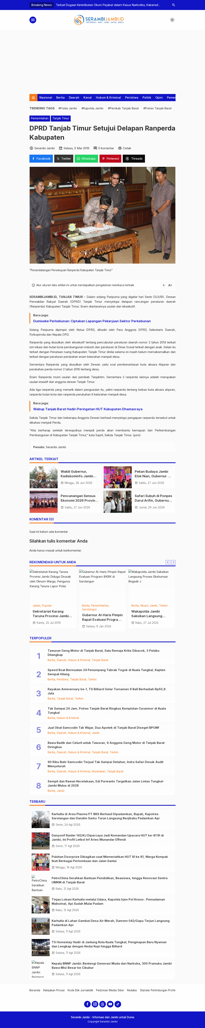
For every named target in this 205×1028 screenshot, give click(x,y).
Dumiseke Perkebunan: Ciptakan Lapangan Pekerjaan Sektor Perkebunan (92, 321)
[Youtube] (110, 1004)
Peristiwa (131, 97)
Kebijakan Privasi (54, 990)
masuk (49, 550)
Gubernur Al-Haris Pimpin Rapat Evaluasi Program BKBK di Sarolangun (102, 619)
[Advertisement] (102, 60)
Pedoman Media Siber (110, 990)
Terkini (163, 605)
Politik (147, 97)
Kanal (87, 97)
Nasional (45, 97)
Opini (159, 97)
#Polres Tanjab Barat (157, 108)
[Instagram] (95, 1004)
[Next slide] (173, 562)
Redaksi (132, 990)
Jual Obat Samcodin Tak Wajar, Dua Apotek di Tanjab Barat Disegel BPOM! (103, 727)
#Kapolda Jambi (92, 108)
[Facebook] (87, 1004)
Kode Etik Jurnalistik (80, 990)
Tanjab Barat (100, 660)
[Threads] (102, 1004)
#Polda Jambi (67, 108)
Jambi (36, 605)
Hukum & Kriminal (108, 97)
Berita (60, 97)
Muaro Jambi (149, 605)
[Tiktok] (118, 1004)
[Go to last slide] (168, 562)
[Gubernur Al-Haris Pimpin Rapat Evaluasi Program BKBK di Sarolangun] (102, 585)
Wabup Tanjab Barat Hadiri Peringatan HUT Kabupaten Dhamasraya (88, 409)
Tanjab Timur (60, 118)
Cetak (127, 148)
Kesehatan (98, 771)
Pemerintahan (39, 118)
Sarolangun (89, 609)
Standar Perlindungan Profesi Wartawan (165, 990)
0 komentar (106, 148)
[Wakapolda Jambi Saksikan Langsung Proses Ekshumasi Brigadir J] (151, 585)
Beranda (34, 990)
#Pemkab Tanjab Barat (123, 108)
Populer (47, 605)
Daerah (74, 97)
